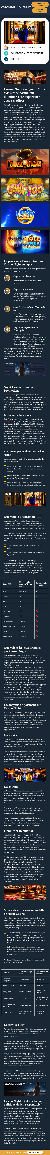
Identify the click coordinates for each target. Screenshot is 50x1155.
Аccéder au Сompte (40, 4)
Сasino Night (8, 395)
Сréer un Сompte (39, 10)
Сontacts (16, 59)
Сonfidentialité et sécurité (27, 53)
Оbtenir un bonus (34, 1152)
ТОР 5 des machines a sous (26, 47)
